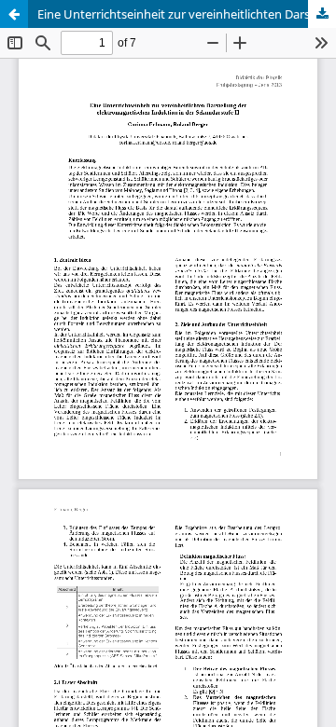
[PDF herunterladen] (322, 14)
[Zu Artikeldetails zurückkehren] (14, 14)
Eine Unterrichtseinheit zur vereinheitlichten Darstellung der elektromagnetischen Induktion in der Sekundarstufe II (186, 14)
